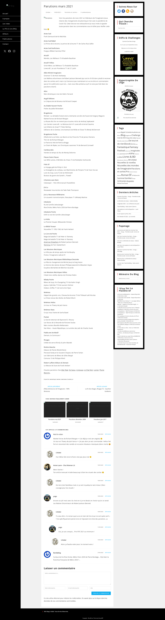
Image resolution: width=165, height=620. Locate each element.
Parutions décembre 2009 (77, 419)
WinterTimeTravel (122, 183)
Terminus (47, 245)
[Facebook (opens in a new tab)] (9, 51)
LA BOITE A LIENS (129, 51)
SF (72, 379)
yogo (55, 496)
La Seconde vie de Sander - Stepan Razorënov (129, 297)
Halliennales (127, 151)
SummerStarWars (124, 178)
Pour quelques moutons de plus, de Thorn (128, 316)
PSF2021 (135, 172)
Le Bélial (120, 157)
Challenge (135, 135)
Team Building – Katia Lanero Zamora (126, 206)
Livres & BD (129, 156)
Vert (118, 236)
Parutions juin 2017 (100, 419)
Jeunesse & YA (124, 154)
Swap (134, 178)
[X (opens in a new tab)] (5, 51)
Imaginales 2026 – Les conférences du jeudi (128, 203)
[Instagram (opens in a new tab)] (14, 51)
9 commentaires (86, 12)
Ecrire (133, 144)
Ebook (127, 143)
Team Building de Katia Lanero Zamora (127, 339)
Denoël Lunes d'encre (122, 141)
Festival (121, 150)
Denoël (138, 138)
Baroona (119, 254)
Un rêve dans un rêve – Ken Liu (125, 327)
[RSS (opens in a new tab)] (5, 54)
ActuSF (119, 132)
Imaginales (135, 150)
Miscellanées (120, 160)
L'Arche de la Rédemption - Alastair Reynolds (128, 294)
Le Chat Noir (88, 370)
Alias (118, 249)
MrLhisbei (132, 160)
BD (139, 132)
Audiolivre (135, 132)
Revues (119, 175)
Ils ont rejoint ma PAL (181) (124, 214)
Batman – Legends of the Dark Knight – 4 (127, 304)
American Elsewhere (51, 242)
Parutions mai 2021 (54, 419)
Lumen (96, 370)
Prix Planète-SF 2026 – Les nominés (126, 216)
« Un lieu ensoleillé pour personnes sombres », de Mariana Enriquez (126, 332)
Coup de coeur (131, 138)
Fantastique (53, 379)
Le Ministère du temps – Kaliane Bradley (127, 201)
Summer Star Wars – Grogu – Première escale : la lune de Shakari (128, 231)
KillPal (131, 153)
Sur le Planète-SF (126, 289)
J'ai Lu (118, 154)
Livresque (79, 370)
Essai (136, 144)
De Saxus (72, 370)
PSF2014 (131, 172)
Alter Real (64, 370)
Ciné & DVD (121, 138)
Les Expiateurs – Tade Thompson (125, 312)
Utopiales (130, 181)
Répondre (108, 434)
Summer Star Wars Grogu (128, 41)
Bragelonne (128, 135)
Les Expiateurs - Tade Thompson (125, 311)
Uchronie (121, 181)
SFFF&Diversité (135, 175)
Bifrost (118, 135)
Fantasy (58, 379)
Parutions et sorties (71, 12)
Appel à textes (126, 132)
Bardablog (57, 553)
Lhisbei (48, 12)
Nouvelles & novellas (126, 162)
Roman (125, 174)
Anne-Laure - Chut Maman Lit (64, 465)
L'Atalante (137, 154)
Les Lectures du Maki (122, 230)
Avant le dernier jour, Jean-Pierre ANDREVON (128, 336)
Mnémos (126, 160)
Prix (127, 171)
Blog (123, 135)
